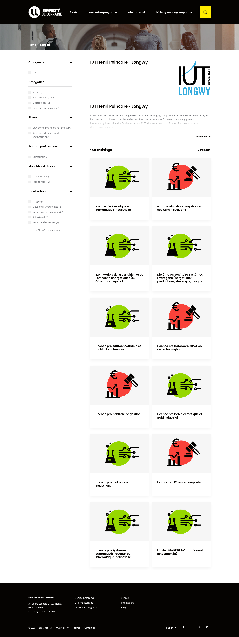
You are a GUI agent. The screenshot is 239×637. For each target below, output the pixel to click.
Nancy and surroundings (48, 211)
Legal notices (45, 627)
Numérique (40, 156)
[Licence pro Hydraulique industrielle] (119, 453)
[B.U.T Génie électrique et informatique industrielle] (119, 177)
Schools (125, 597)
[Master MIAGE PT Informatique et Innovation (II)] (181, 521)
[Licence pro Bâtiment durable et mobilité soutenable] (119, 317)
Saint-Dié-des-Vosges (46, 222)
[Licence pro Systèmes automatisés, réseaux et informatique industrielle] (119, 521)
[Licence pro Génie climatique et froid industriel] (181, 385)
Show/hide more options (51, 230)
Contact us (89, 627)
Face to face (41, 181)
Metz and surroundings (47, 206)
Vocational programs (45, 97)
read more (201, 137)
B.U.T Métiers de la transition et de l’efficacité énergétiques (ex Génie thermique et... (119, 278)
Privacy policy (62, 627)
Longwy (39, 201)
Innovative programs (86, 607)
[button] (50, 63)
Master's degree (43, 102)
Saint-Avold (40, 217)
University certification (46, 107)
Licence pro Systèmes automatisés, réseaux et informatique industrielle (113, 553)
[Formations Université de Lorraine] (45, 12)
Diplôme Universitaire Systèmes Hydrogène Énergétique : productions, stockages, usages (180, 278)
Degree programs (84, 597)
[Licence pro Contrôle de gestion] (119, 385)
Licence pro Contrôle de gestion (117, 414)
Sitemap (76, 627)
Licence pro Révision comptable (179, 482)
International (128, 602)
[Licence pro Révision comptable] (181, 453)
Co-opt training (43, 176)
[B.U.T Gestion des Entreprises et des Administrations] (181, 177)
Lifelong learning (84, 602)
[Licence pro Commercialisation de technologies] (181, 317)
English (170, 627)
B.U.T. (37, 92)
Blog (123, 607)
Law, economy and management (52, 127)
